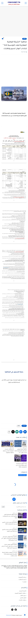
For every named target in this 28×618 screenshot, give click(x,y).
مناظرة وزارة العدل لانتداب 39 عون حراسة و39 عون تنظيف (9, 530)
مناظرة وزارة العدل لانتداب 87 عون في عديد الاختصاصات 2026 (9, 523)
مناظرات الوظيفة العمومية (20, 593)
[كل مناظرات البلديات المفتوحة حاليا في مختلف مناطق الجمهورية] (7, 443)
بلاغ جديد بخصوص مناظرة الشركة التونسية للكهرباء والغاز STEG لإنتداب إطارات (9, 554)
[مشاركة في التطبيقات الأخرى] (9, 431)
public (24, 38)
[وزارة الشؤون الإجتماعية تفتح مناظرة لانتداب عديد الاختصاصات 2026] (20, 458)
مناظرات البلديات (22, 600)
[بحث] (2, 3)
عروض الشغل (23, 595)
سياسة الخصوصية (22, 577)
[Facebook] (16, 610)
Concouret (8, 615)
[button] (20, 431)
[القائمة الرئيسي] (26, 3)
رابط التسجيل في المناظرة (14, 372)
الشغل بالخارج (23, 597)
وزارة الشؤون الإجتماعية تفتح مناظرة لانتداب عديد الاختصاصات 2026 (21, 465)
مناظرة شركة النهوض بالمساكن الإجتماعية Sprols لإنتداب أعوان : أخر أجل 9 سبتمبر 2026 (9, 538)
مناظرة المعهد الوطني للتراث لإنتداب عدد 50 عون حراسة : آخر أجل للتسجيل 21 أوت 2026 (9, 546)
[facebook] (14, 499)
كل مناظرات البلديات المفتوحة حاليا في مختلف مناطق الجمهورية (8, 451)
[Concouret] (14, 3)
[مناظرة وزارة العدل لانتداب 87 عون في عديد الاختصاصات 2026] (22, 523)
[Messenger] (12, 610)
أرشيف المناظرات (22, 579)
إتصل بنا (24, 581)
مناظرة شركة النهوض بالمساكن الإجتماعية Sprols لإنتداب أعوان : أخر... (21, 451)
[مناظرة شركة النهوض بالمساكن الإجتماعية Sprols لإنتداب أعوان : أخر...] (20, 443)
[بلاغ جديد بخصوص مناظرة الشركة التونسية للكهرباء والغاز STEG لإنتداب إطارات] (22, 553)
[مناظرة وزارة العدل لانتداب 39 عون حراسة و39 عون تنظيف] (22, 530)
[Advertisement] (14, 21)
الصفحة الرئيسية (22, 590)
